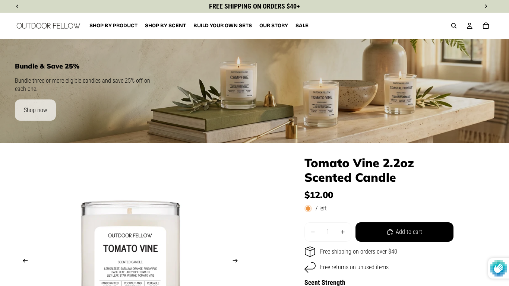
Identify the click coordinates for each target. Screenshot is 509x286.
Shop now (35, 110)
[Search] (454, 26)
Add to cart (409, 231)
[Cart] (486, 26)
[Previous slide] (23, 262)
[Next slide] (237, 262)
